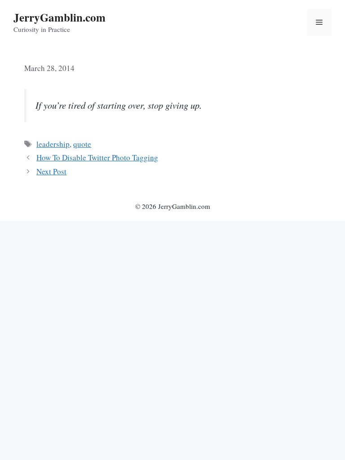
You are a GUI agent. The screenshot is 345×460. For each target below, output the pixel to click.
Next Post (51, 171)
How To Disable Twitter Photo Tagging (97, 157)
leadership (53, 144)
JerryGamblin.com (59, 17)
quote (82, 144)
